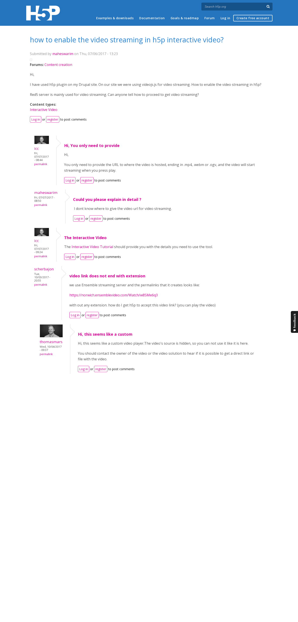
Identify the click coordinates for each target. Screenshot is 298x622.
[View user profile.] (41, 142)
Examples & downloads (115, 18)
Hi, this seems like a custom (105, 334)
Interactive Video (43, 109)
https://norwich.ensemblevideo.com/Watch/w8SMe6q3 (113, 295)
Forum (209, 18)
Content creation (58, 64)
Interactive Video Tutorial (92, 246)
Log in (225, 18)
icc (36, 148)
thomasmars (51, 341)
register (52, 119)
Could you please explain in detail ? (107, 199)
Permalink (40, 164)
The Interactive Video (85, 237)
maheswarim (62, 53)
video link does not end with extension (107, 275)
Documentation (152, 18)
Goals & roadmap (185, 18)
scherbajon (44, 268)
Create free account (252, 18)
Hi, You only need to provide (92, 145)
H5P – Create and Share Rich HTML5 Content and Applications (43, 13)
